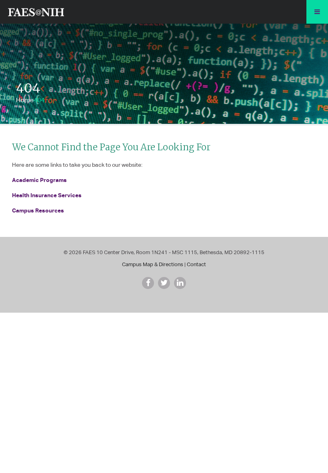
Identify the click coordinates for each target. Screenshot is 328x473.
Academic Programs (39, 179)
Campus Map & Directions (152, 264)
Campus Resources (38, 210)
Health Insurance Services (47, 195)
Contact (196, 264)
